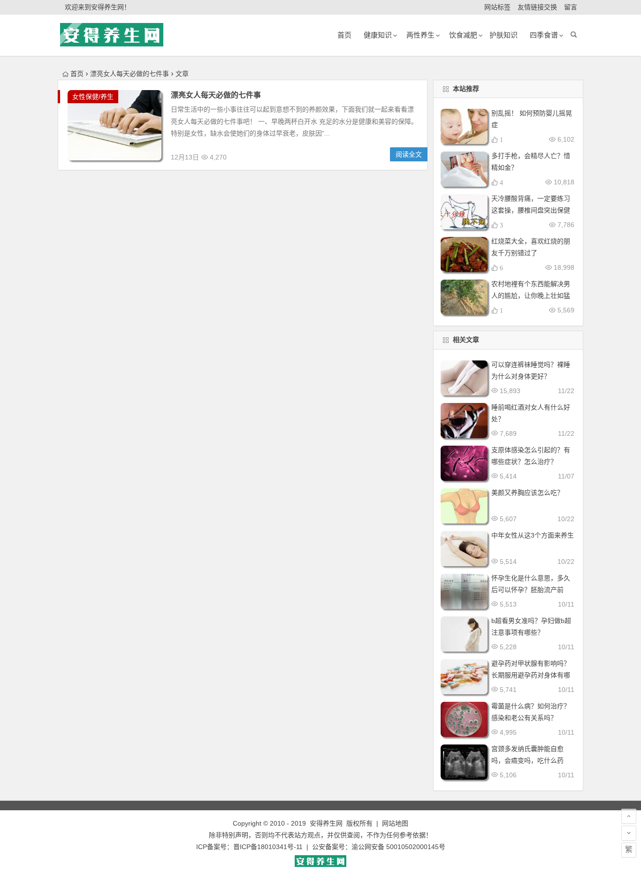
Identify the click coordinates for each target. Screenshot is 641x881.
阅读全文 (409, 154)
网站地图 (395, 823)
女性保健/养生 (93, 96)
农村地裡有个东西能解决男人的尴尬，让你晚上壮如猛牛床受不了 (530, 295)
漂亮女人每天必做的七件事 (216, 95)
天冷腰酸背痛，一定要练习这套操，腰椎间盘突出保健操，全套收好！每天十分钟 (530, 210)
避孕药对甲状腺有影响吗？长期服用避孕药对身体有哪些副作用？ (530, 675)
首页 (77, 73)
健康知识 (378, 35)
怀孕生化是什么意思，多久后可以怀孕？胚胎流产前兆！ (530, 589)
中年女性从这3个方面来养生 (532, 535)
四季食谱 (544, 35)
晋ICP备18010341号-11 (268, 847)
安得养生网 (326, 823)
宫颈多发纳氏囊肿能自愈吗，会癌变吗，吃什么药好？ (527, 760)
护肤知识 (503, 35)
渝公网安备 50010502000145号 (398, 847)
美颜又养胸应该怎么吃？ (527, 492)
